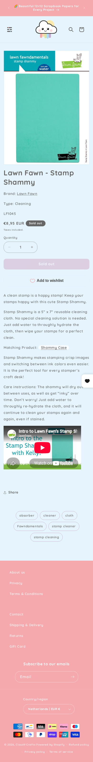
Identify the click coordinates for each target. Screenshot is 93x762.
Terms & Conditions (26, 594)
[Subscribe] (72, 676)
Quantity (10, 237)
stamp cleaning (46, 537)
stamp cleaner (64, 526)
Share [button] (13, 492)
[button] (9, 29)
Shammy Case (54, 347)
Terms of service (61, 751)
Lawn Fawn (27, 193)
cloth (69, 515)
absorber (26, 515)
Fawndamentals (30, 526)
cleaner (49, 515)
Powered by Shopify (50, 744)
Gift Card (18, 646)
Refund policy (79, 744)
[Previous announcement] (9, 8)
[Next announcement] (84, 8)
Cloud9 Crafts (25, 744)
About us (17, 572)
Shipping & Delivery (26, 625)
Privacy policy (35, 751)
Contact (16, 614)
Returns (16, 636)
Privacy (16, 583)
